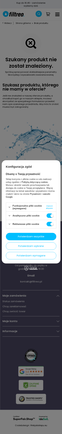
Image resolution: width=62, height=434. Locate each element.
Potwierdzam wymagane (31, 255)
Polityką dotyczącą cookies (34, 182)
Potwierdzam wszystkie (31, 236)
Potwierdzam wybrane (31, 246)
